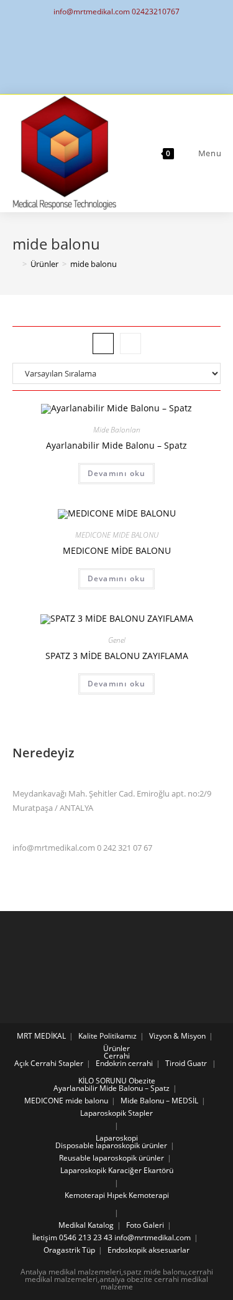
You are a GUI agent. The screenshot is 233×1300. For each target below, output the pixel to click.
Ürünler (116, 1048)
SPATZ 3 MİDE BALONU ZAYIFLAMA (116, 656)
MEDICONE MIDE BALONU (116, 535)
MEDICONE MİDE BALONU (117, 550)
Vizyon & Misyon (177, 1036)
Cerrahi (117, 1055)
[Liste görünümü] (130, 343)
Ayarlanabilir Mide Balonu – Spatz (116, 445)
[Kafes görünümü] (103, 343)
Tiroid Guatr (186, 1063)
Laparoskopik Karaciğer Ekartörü (116, 1170)
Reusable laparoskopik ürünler (111, 1158)
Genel (117, 640)
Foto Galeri (145, 1225)
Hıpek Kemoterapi (138, 1195)
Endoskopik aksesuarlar (148, 1250)
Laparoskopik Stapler (116, 1113)
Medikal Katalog (86, 1225)
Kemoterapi (85, 1195)
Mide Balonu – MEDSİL (159, 1100)
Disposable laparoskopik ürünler (111, 1145)
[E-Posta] (116, 56)
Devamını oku (116, 473)
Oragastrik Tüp (69, 1250)
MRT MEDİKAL (41, 1036)
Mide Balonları (116, 429)
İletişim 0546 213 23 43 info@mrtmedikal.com (111, 1237)
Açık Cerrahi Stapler (48, 1063)
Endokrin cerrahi (124, 1063)
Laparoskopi (117, 1138)
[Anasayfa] (15, 263)
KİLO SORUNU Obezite (116, 1080)
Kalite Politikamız (107, 1036)
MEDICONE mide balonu (66, 1100)
